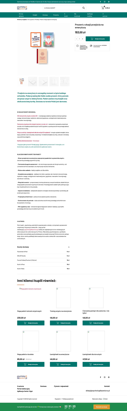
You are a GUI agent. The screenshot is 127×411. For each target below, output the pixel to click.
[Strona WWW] (109, 2)
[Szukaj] (84, 8)
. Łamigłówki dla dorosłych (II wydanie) (33, 132)
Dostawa (43, 386)
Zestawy (45, 15)
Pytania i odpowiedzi (61, 386)
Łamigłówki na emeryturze (59, 354)
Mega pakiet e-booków (25, 354)
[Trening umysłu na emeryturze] (63, 298)
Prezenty (56, 15)
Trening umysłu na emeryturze (61, 311)
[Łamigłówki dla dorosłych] (96, 341)
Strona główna (21, 15)
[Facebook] (100, 2)
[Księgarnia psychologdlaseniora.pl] (22, 8)
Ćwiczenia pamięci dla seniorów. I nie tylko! (96, 312)
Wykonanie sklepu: (97, 399)
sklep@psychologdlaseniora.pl (98, 390)
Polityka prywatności (68, 399)
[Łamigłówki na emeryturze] (63, 341)
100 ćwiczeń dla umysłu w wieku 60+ (27, 116)
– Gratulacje (28, 141)
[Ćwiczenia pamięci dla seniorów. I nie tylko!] (96, 298)
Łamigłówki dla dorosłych (92, 354)
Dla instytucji (77, 15)
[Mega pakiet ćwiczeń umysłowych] (30, 298)
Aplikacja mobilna (90, 15)
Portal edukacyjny (23, 389)
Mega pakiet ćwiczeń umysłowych (29, 311)
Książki (35, 15)
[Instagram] (105, 2)
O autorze (105, 15)
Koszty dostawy (96, 46)
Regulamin (58, 399)
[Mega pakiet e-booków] (30, 341)
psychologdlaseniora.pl (31, 229)
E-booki (66, 15)
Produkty (37, 19)
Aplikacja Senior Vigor (25, 391)
